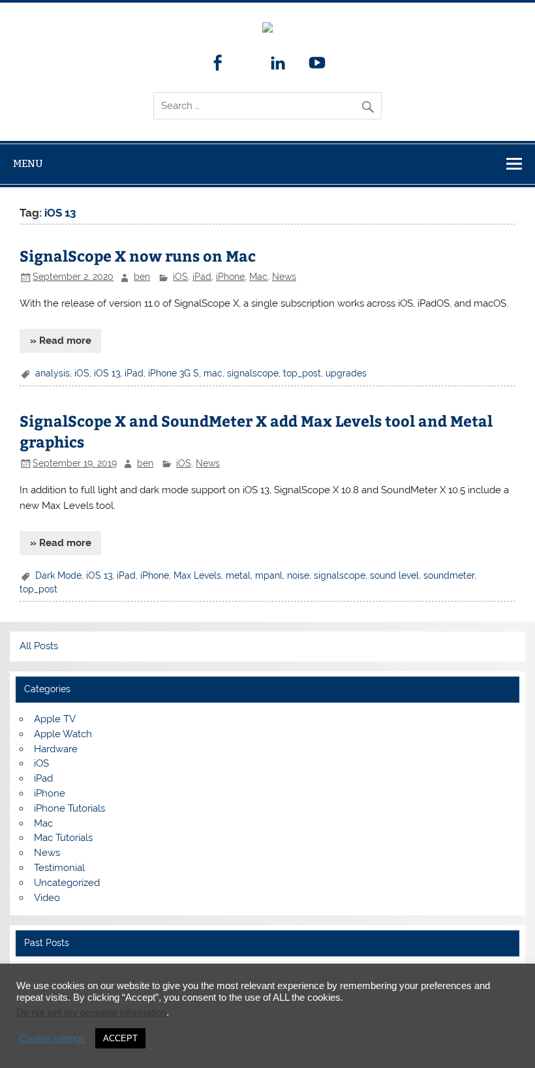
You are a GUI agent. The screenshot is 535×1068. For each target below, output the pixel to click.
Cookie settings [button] (52, 1038)
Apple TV (55, 719)
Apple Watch (63, 734)
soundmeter (448, 575)
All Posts (39, 646)
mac (213, 373)
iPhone (230, 276)
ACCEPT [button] (120, 1038)
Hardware (56, 749)
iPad (201, 276)
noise (298, 575)
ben (142, 276)
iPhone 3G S (173, 373)
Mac (258, 276)
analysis (52, 373)
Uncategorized (67, 883)
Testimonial (59, 868)
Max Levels (197, 575)
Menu (28, 163)
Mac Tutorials (63, 838)
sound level (394, 575)
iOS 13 (107, 373)
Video (47, 898)
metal (238, 575)
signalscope (253, 373)
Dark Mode (58, 575)
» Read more (60, 340)
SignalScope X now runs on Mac (138, 255)
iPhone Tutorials (69, 808)
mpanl (269, 575)
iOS (180, 276)
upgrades (346, 373)
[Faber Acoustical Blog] (267, 29)
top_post (302, 373)
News (284, 276)
